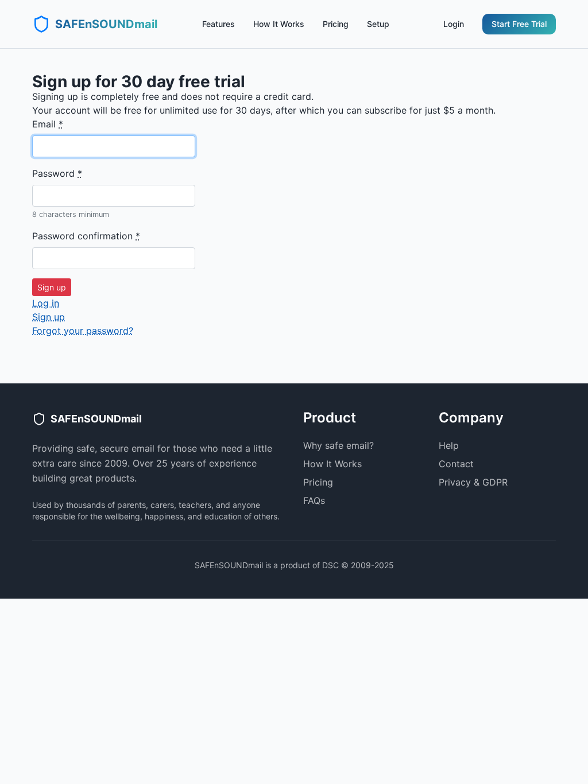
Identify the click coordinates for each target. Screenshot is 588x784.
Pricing (336, 24)
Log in (45, 303)
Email (47, 124)
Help (449, 445)
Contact (456, 463)
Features (218, 24)
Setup (378, 24)
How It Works (278, 24)
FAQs (314, 500)
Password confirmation (86, 236)
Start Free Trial (519, 24)
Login (453, 24)
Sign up (48, 317)
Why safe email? (338, 445)
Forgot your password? (82, 330)
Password (57, 173)
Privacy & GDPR (473, 482)
